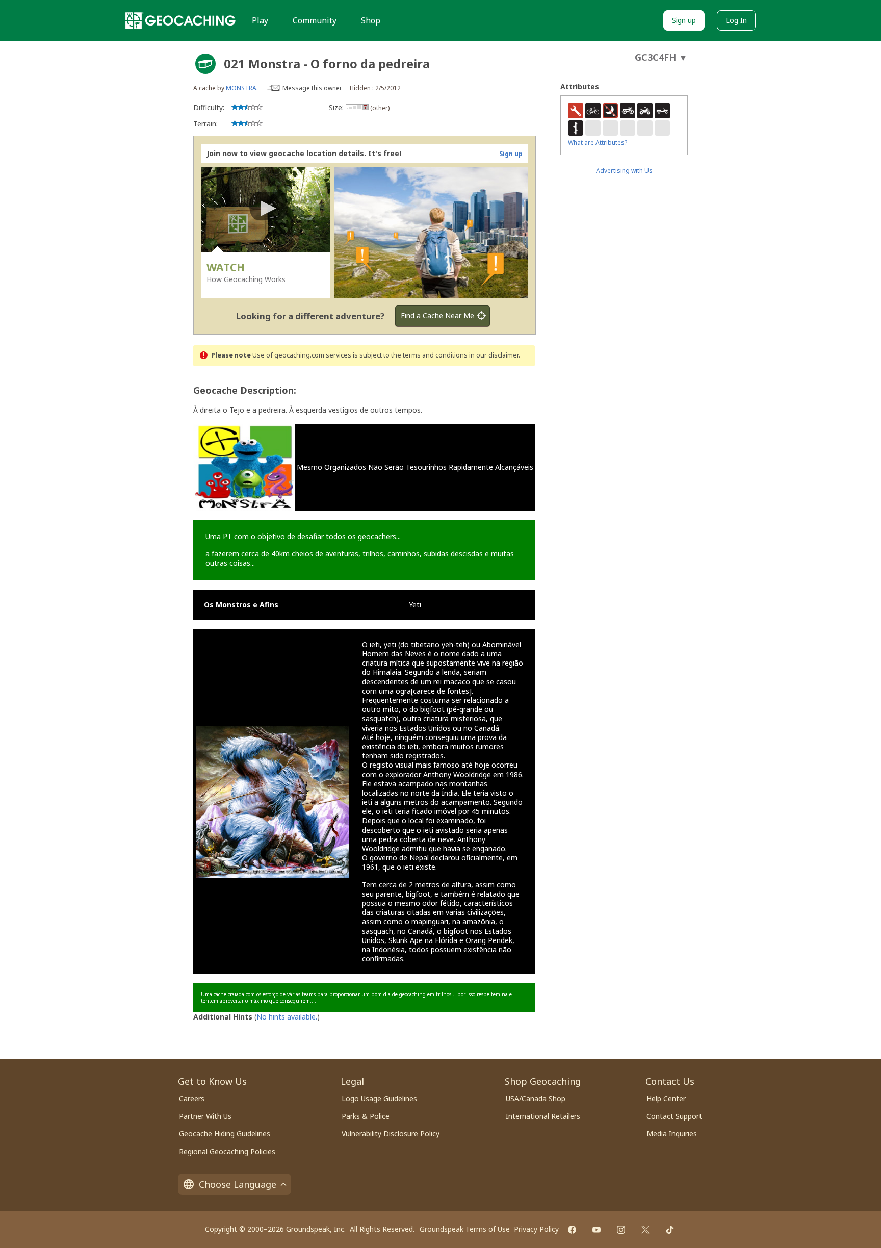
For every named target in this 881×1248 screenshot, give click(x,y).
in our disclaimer (494, 355)
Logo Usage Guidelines (379, 1098)
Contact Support (674, 1116)
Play (260, 20)
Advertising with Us (624, 170)
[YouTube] (596, 1230)
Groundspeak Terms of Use (465, 1229)
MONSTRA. (242, 88)
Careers (191, 1098)
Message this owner (312, 88)
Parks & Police (366, 1116)
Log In (736, 20)
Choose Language (237, 1184)
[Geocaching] (180, 20)
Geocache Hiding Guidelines (224, 1133)
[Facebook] (572, 1230)
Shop (370, 20)
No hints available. (286, 1017)
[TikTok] (670, 1230)
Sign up (684, 20)
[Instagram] (621, 1230)
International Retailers (543, 1116)
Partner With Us (205, 1116)
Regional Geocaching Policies (227, 1151)
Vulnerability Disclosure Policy (390, 1133)
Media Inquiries (671, 1133)
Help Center (666, 1098)
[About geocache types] (205, 64)
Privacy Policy (536, 1229)
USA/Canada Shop (535, 1098)
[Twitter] (645, 1230)
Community (314, 20)
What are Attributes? (597, 142)
